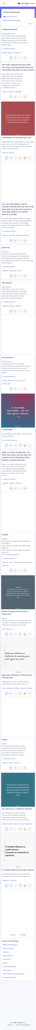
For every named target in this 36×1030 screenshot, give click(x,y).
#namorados (6, 384)
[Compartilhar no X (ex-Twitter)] (11, 58)
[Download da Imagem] (25, 158)
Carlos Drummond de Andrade (13, 974)
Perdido (5, 534)
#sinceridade (6, 440)
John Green (7, 959)
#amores (17, 562)
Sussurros (6, 247)
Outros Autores (11, 17)
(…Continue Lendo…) (9, 49)
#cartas (4, 381)
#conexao (26, 235)
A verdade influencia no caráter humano (18, 870)
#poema (5, 92)
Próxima (23, 935)
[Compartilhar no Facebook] (15, 58)
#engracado (13, 271)
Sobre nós (10, 1025)
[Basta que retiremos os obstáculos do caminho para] (18, 656)
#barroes (18, 53)
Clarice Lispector (8, 948)
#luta (4, 629)
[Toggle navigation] (4, 3)
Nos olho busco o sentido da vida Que (17, 809)
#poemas (5, 562)
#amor (20, 271)
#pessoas (11, 53)
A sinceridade (7, 429)
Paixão (4, 739)
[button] (29, 158)
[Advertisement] (18, 182)
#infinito (5, 763)
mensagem (27, 3)
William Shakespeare (10, 945)
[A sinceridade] (18, 411)
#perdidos (5, 565)
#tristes (4, 53)
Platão (5, 963)
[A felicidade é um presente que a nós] (18, 118)
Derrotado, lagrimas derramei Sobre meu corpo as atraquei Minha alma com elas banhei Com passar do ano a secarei (18, 67)
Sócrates (6, 952)
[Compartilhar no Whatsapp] (20, 58)
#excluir (23, 688)
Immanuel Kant (8, 956)
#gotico (23, 562)
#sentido (9, 824)
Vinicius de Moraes (9, 977)
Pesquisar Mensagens (13, 20)
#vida (4, 688)
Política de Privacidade (23, 1025)
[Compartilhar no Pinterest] (25, 58)
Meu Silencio (7, 283)
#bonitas (5, 153)
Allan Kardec (7, 970)
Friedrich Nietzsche (9, 967)
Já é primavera (7, 357)
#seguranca (6, 880)
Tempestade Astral (9, 29)
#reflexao (17, 688)
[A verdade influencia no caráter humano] (18, 851)
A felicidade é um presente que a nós (16, 137)
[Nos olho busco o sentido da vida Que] (18, 790)
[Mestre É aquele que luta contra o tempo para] (18, 592)
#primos (22, 381)
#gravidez (18, 92)
